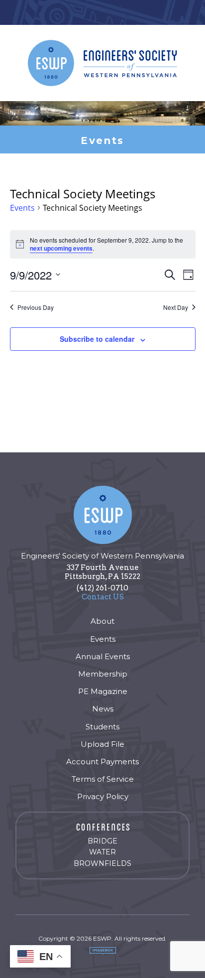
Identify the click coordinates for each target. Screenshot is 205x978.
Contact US (103, 596)
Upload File (102, 744)
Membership (102, 674)
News (102, 708)
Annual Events (103, 656)
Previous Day (35, 307)
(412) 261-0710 (102, 587)
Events (22, 208)
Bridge (102, 841)
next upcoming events (61, 248)
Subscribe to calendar (97, 339)
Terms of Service (103, 779)
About (102, 621)
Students (102, 726)
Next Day (175, 307)
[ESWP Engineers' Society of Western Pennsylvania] (102, 63)
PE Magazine (102, 691)
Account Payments (102, 761)
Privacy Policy (102, 796)
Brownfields (102, 863)
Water (102, 851)
